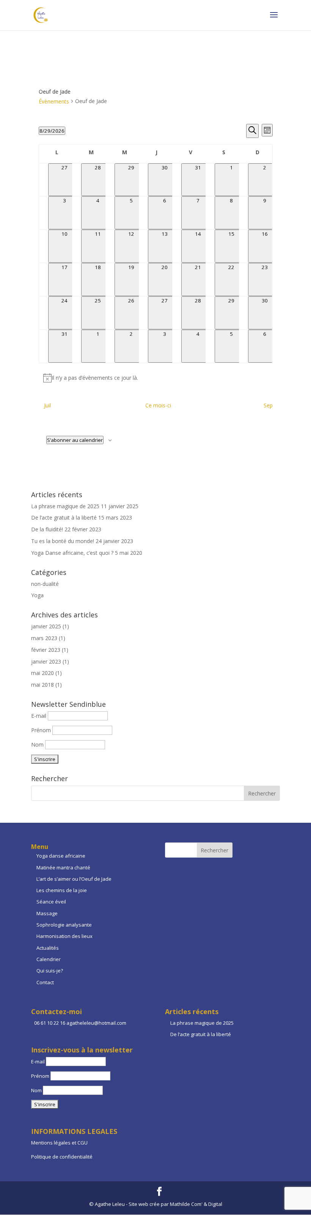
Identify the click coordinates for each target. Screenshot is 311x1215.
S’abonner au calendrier (75, 440)
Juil (47, 405)
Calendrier (48, 959)
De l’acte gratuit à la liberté (64, 517)
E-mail (39, 715)
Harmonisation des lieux (64, 936)
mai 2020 (42, 672)
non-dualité (45, 583)
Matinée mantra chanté (63, 867)
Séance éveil (51, 901)
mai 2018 (42, 684)
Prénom (41, 730)
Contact (45, 982)
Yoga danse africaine (60, 855)
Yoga (37, 595)
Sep (268, 405)
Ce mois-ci (158, 405)
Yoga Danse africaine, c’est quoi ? (72, 552)
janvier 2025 (46, 626)
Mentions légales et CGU (59, 1142)
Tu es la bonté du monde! (62, 541)
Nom (37, 744)
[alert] (156, 378)
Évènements (54, 101)
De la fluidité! (47, 529)
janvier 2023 (46, 661)
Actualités (47, 947)
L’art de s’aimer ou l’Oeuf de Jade (74, 878)
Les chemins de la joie (61, 890)
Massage (47, 913)
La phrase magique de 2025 (65, 506)
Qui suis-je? (49, 970)
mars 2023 (44, 638)
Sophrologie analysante (64, 924)
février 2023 (45, 649)
